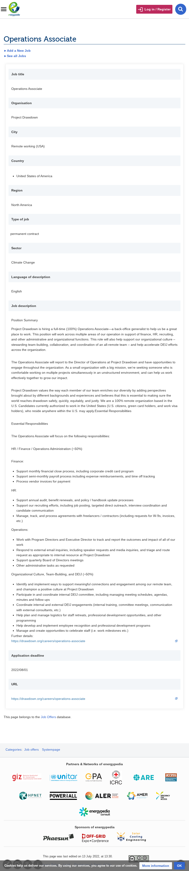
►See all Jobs (15, 56)
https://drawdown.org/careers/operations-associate (48, 641)
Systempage (51, 749)
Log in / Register (158, 9)
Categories (13, 749)
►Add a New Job (17, 50)
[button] (155, 865)
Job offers (31, 749)
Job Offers (48, 717)
